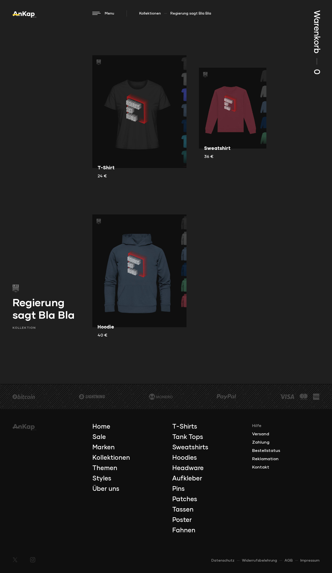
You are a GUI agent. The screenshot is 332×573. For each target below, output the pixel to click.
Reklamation (265, 459)
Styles (101, 479)
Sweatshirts (190, 447)
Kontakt (260, 467)
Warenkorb (316, 42)
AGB (289, 560)
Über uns (105, 489)
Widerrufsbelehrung (259, 560)
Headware (188, 468)
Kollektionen (150, 13)
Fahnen (183, 530)
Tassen (182, 510)
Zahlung (260, 442)
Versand (260, 434)
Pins (178, 489)
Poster (182, 520)
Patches (184, 499)
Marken (103, 447)
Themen (104, 468)
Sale (99, 437)
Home (101, 427)
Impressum (310, 560)
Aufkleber (187, 479)
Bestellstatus (266, 451)
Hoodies (184, 458)
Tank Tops (187, 437)
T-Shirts (184, 427)
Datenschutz (222, 560)
